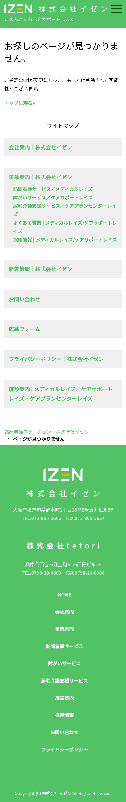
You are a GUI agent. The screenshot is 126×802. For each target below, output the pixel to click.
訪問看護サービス (64, 645)
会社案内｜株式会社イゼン (40, 147)
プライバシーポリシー (64, 749)
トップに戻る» (19, 102)
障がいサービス (64, 663)
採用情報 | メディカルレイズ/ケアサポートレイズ (65, 239)
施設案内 (64, 697)
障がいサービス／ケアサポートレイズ (53, 197)
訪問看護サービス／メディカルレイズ (53, 188)
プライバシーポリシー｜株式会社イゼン (56, 358)
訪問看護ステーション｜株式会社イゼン (46, 431)
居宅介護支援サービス (64, 680)
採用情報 (64, 714)
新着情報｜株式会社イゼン (40, 269)
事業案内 (64, 628)
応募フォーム (24, 329)
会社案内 (64, 611)
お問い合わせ (24, 299)
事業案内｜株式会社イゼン (40, 177)
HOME (64, 594)
